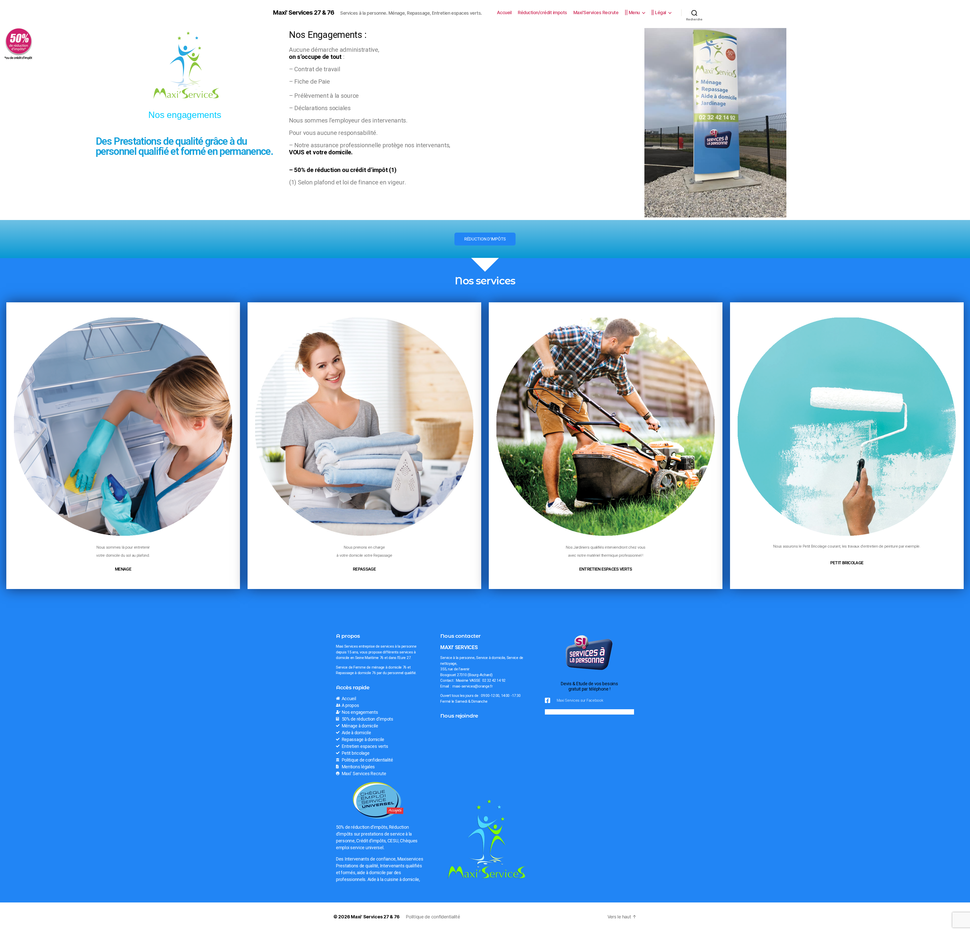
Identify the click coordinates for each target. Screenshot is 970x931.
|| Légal (658, 12)
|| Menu (632, 12)
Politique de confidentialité (433, 916)
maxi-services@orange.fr (472, 686)
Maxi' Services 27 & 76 (303, 13)
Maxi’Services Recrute (596, 12)
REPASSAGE (364, 569)
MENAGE (123, 569)
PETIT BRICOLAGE (846, 562)
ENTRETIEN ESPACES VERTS (605, 569)
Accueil (504, 12)
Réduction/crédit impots (542, 12)
